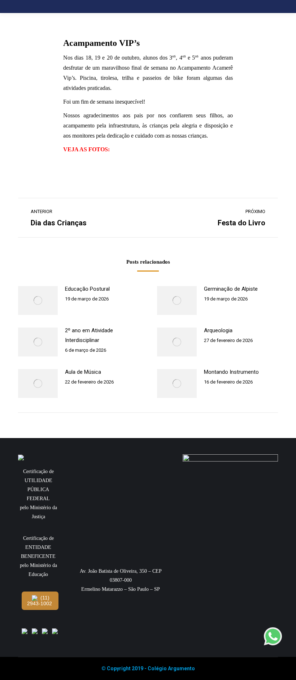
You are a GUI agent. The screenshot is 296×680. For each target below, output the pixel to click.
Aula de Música (83, 372)
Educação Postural (87, 289)
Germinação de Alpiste (231, 289)
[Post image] (38, 300)
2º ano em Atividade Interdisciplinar (89, 335)
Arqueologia (218, 330)
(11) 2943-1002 (39, 600)
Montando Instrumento (231, 372)
